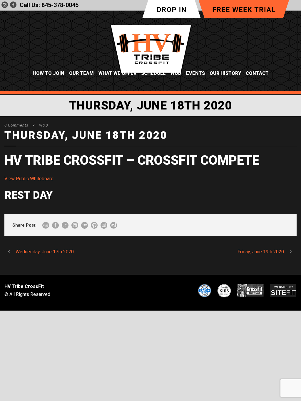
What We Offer (117, 73)
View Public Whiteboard (28, 178)
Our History (225, 73)
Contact (257, 73)
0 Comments (16, 125)
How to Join (48, 73)
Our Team (81, 73)
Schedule (153, 73)
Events (195, 73)
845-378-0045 (59, 5)
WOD (175, 73)
